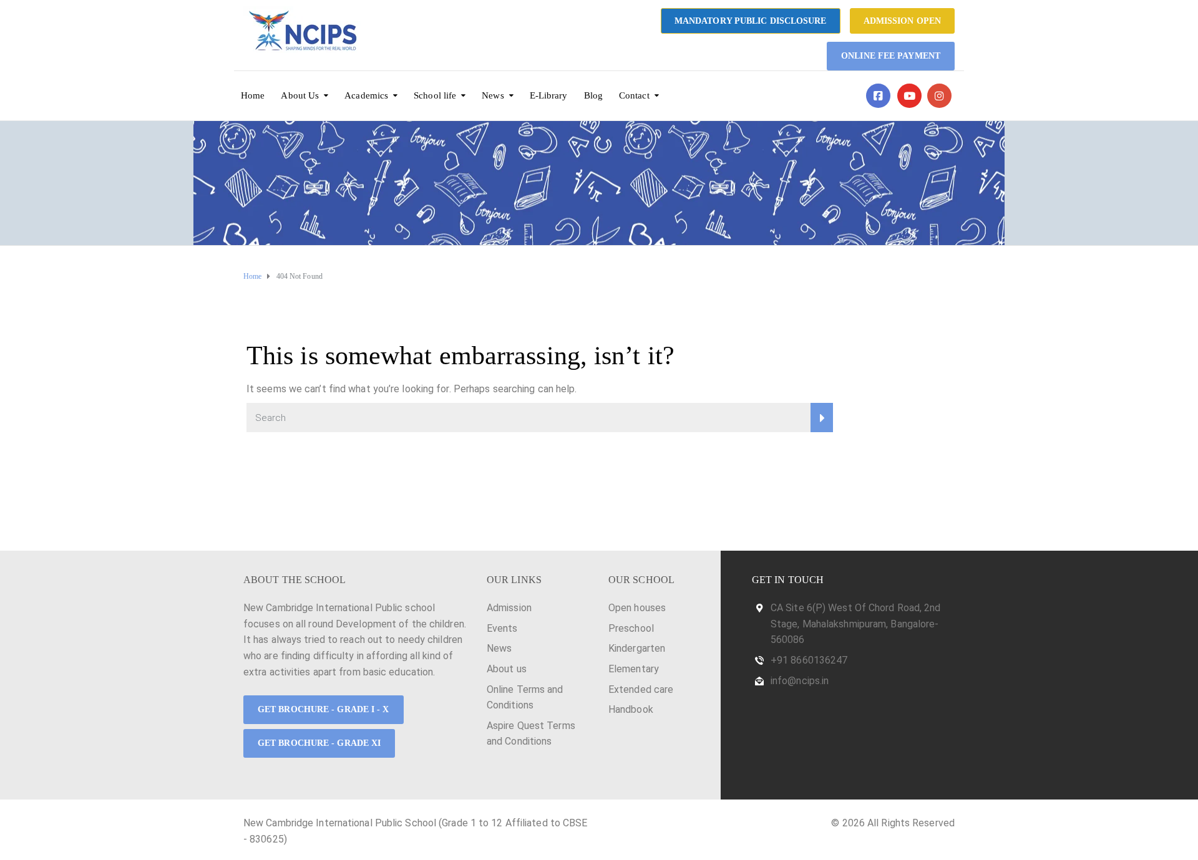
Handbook (630, 709)
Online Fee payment (890, 55)
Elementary (633, 669)
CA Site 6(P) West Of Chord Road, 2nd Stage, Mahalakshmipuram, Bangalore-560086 (856, 623)
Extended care (640, 689)
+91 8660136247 (809, 660)
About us (507, 669)
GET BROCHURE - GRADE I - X (323, 709)
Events (502, 628)
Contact (634, 95)
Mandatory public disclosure (750, 21)
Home (253, 95)
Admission (509, 608)
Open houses (637, 608)
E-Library (549, 95)
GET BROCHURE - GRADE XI (319, 743)
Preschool (631, 628)
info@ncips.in (800, 681)
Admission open (902, 21)
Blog (593, 95)
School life (435, 95)
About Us (300, 95)
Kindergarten (636, 648)
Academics (366, 95)
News (493, 95)
